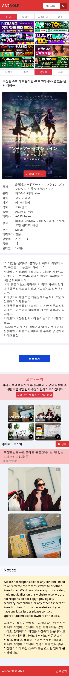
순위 (60, 72)
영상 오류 (34, 394)
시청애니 (43, 17)
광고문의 (61, 671)
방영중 (8, 72)
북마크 (26, 17)
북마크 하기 (35, 174)
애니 (8, 17)
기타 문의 (46, 394)
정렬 (63, 444)
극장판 (43, 72)
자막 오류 (22, 394)
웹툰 (60, 17)
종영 (25, 72)
